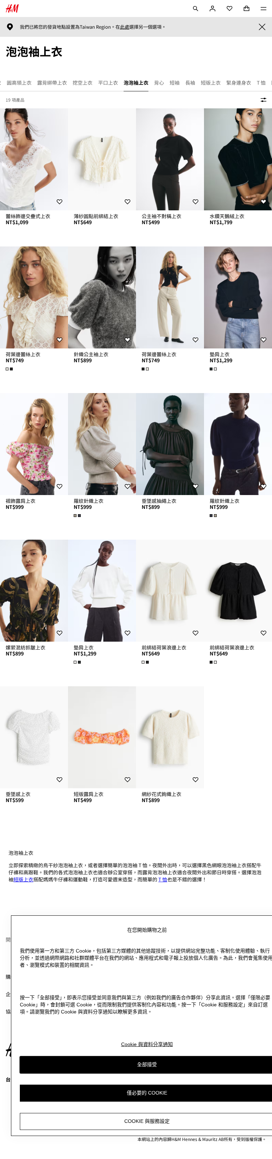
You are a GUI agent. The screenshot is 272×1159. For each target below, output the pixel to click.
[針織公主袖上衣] (102, 297)
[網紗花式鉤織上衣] (170, 737)
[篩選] (262, 99)
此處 (124, 27)
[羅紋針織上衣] (102, 444)
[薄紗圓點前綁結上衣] (102, 159)
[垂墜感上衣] (34, 737)
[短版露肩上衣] (102, 737)
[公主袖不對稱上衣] (170, 159)
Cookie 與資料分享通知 (147, 1044)
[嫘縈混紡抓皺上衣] (34, 591)
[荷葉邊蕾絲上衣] (34, 297)
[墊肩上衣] (238, 297)
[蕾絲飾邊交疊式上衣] (34, 159)
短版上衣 (23, 879)
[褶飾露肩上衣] (34, 444)
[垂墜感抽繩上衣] (170, 444)
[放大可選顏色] (10, 369)
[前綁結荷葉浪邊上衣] (170, 591)
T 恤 (162, 879)
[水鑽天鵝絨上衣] (238, 159)
